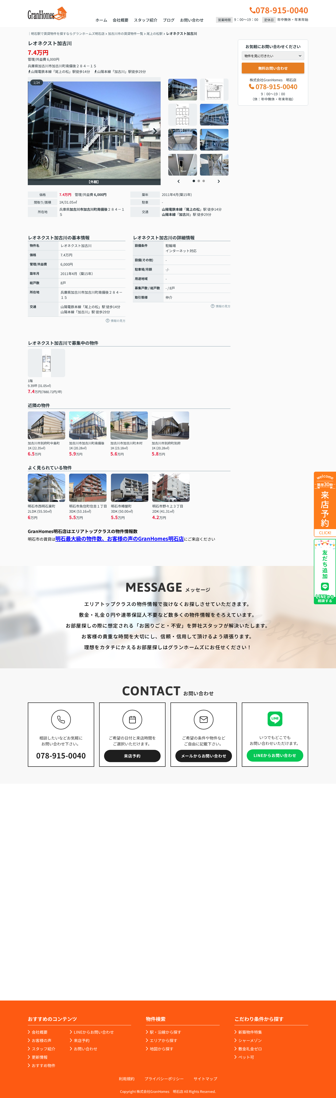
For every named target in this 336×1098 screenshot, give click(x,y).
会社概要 (120, 20)
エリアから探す (163, 1040)
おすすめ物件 (43, 1065)
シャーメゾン (250, 1040)
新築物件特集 (250, 1032)
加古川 (184, 214)
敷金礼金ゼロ (250, 1049)
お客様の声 (41, 1040)
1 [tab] (194, 181)
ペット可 (246, 1057)
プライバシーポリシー (164, 1079)
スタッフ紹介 (145, 20)
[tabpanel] (198, 127)
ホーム (101, 20)
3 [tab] (203, 181)
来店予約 (132, 756)
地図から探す (161, 1049)
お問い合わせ (192, 20)
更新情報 (39, 1057)
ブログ (169, 20)
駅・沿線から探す (165, 1032)
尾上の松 (193, 209)
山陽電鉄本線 (172, 209)
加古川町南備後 (64, 65)
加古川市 (45, 65)
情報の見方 (118, 320)
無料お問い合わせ (273, 68)
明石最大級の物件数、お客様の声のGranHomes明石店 (119, 538)
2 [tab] (199, 181)
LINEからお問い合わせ (275, 755)
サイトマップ (205, 1079)
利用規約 (127, 1079)
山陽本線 (169, 214)
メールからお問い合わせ (204, 756)
